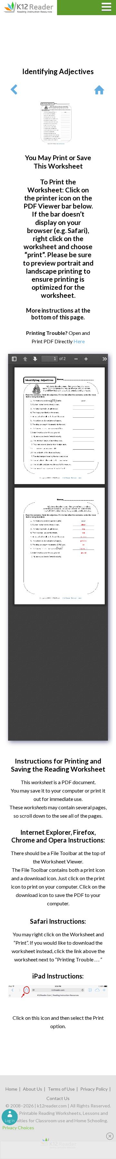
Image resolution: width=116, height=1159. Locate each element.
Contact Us (58, 1098)
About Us (32, 1089)
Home (11, 1089)
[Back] (13, 89)
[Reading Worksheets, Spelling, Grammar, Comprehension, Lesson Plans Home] (100, 89)
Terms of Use (61, 1089)
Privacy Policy (94, 1089)
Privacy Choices (18, 1127)
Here (79, 341)
